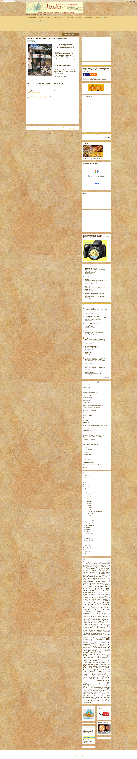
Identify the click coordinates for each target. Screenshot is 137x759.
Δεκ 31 (89, 494)
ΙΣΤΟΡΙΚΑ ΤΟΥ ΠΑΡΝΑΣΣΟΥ (92, 316)
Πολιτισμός (31, 20)
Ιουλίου (88, 527)
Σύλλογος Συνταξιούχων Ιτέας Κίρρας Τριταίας (96, 678)
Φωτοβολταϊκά (86, 692)
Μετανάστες (86, 640)
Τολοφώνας (91, 680)
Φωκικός (95, 690)
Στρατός (85, 674)
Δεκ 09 (89, 503)
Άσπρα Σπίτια (105, 563)
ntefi (86, 331)
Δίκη (92, 594)
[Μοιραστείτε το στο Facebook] (32, 41)
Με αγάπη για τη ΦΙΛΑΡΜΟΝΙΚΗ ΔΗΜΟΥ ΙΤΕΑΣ (95, 425)
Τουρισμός (98, 17)
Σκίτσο (101, 673)
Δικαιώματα (100, 597)
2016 (86, 486)
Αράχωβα (86, 578)
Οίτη (92, 649)
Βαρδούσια (95, 583)
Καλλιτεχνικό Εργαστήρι (96, 621)
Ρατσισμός (103, 669)
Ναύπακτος (86, 428)
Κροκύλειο (85, 420)
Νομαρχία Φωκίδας (87, 430)
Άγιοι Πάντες (105, 562)
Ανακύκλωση (91, 573)
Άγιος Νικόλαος (86, 563)
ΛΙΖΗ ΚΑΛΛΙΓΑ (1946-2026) (91, 347)
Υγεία (86, 687)
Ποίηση (85, 664)
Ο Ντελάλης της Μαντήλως (89, 439)
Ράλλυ (94, 669)
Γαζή (101, 584)
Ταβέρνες (106, 678)
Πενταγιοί (94, 659)
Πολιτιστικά (87, 666)
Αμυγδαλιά (85, 572)
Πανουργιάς (85, 654)
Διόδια (86, 599)
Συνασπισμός (100, 674)
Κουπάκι (85, 417)
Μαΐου (87, 531)
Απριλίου (88, 533)
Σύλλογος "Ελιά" (87, 454)
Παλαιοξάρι (105, 652)
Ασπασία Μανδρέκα (104, 578)
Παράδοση (104, 654)
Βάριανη (85, 583)
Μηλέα (94, 640)
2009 (86, 551)
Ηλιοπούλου (107, 611)
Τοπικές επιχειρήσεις (45, 17)
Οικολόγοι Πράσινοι (102, 649)
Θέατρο (87, 613)
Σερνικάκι (85, 673)
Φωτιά (104, 690)
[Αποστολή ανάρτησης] (50, 96)
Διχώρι (108, 597)
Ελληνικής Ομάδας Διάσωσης (92, 606)
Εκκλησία (99, 602)
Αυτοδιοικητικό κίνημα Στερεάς (96, 581)
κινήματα (107, 699)
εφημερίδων (99, 130)
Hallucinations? (87, 387)
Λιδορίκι (85, 633)
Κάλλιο (107, 616)
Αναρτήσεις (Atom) (56, 133)
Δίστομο (100, 594)
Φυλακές (103, 689)
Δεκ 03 (89, 515)
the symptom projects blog (92, 346)
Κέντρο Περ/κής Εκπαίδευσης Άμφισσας (93, 405)
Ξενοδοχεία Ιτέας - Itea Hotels (90, 433)
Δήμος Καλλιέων (100, 592)
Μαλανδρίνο (97, 636)
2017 (86, 484)
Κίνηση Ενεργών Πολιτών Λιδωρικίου (92, 618)
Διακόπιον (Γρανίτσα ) (88, 397)
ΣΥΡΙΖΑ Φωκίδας (90, 671)
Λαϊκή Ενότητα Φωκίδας (91, 268)
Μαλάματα (88, 636)
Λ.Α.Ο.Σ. (85, 631)
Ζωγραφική (98, 611)
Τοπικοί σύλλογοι (59, 17)
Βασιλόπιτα (103, 583)
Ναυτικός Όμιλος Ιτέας (103, 646)
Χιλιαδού (107, 692)
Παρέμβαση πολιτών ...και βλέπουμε (92, 444)
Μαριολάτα (104, 637)
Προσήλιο (93, 667)
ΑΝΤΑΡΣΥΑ (107, 565)
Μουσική (86, 644)
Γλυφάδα (88, 588)
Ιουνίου (88, 529)
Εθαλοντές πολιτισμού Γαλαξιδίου (94, 600)
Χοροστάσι (107, 693)
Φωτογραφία (88, 17)
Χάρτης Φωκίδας (41, 20)
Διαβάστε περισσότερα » (33, 92)
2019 (86, 482)
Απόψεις (104, 576)
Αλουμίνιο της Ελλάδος (90, 570)
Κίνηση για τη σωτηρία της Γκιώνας (91, 407)
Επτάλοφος (104, 606)
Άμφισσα (95, 563)
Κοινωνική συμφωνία (87, 629)
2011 (86, 547)
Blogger (84, 755)
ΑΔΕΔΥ (97, 565)
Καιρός (106, 17)
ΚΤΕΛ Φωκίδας (86, 422)
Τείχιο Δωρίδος (86, 459)
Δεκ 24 (89, 501)
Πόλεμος (104, 667)
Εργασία (93, 608)
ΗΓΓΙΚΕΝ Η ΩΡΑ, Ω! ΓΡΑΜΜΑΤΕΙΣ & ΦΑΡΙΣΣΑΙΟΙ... (48, 39)
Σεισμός (105, 671)
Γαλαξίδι (107, 584)
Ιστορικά (107, 615)
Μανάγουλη (85, 637)
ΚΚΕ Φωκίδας (97, 616)
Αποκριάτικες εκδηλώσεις (90, 576)
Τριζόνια (103, 685)
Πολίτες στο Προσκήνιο (98, 664)
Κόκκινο (106, 630)
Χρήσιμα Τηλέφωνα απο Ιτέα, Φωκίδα (92, 464)
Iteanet (93, 562)
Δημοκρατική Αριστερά (101, 596)
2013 (86, 543)
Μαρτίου (88, 536)
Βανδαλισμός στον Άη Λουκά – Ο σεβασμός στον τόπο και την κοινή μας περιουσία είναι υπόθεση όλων (96, 311)
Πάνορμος (96, 652)
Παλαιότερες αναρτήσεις (70, 128)
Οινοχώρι (99, 651)
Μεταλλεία (99, 639)
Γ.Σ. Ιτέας (94, 584)
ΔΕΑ (101, 588)
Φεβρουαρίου (89, 538)
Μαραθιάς (95, 637)
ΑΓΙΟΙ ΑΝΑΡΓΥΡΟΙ (87, 565)
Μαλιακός (106, 636)
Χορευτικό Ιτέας (98, 693)
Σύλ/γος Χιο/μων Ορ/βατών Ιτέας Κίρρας (96, 675)
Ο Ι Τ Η (86, 366)
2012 (86, 545)
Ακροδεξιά (103, 569)
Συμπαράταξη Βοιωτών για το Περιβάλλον (93, 452)
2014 (86, 491)
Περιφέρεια (102, 661)
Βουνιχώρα (85, 584)
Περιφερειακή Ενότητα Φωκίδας (94, 662)
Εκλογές (107, 602)
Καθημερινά (86, 619)
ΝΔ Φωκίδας (89, 646)
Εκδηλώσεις (89, 602)
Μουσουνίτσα (98, 644)
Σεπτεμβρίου (89, 525)
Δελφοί (107, 594)
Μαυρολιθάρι (86, 639)
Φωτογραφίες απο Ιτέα (88, 462)
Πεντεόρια (103, 659)
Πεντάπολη (85, 659)
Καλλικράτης (106, 619)
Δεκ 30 (89, 497)
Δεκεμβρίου (89, 492)
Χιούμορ (88, 693)
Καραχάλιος (104, 622)
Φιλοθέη (88, 689)
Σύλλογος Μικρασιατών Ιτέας (91, 677)
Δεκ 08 (89, 505)
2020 (86, 480)
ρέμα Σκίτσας (86, 702)
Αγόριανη (99, 566)
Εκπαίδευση (91, 604)
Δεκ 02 (89, 518)
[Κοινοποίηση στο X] (31, 41)
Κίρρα (105, 618)
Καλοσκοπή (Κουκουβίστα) (89, 410)
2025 (86, 475)
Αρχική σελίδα (32, 17)
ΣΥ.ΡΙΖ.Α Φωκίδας (87, 449)
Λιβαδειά (106, 631)
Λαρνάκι (91, 631)
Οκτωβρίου (89, 523)
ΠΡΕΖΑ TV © (88, 286)
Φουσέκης (94, 689)
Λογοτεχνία (102, 633)
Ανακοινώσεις (105, 572)
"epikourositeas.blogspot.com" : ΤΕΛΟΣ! (94, 373)
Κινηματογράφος (100, 626)
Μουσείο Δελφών (99, 642)
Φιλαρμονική (106, 687)
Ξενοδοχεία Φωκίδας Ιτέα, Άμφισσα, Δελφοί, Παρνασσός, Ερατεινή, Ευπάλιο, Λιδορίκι (93, 436)
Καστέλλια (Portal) (87, 415)
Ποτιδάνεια (85, 667)
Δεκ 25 (89, 499)
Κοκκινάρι (96, 629)
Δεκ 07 (89, 507)
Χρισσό (85, 467)
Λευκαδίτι (99, 631)
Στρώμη (92, 674)
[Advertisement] (55, 27)
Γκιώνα (107, 586)
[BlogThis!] (29, 41)
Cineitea (85, 562)
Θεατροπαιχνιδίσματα (101, 613)
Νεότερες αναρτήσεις (33, 128)
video (99, 562)
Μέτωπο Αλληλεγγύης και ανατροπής (92, 634)
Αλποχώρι (104, 570)
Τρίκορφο (98, 685)
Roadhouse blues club (88, 390)
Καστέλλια (94, 624)
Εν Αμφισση (88, 352)
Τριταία (108, 685)
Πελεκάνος (104, 657)
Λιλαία (94, 633)
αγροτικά (100, 695)
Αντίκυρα (103, 575)
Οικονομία (87, 651)
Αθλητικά (78, 17)
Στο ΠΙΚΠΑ (87, 353)
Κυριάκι (100, 630)
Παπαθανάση (94, 654)
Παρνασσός (86, 657)
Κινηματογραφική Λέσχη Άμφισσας (94, 627)
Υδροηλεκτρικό (97, 687)
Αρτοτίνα (95, 578)
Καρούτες (85, 624)
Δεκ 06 (89, 510)
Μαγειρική (107, 634)
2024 (86, 478)
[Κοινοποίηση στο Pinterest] (34, 41)
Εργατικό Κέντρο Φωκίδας (96, 610)
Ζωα (92, 611)
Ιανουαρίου (89, 540)
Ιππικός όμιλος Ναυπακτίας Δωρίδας (92, 615)
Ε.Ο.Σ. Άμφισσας (102, 599)
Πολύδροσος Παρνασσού (91, 308)
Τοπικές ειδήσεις (103, 681)
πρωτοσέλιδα (92, 130)
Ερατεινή (85, 608)
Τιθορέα (85, 680)
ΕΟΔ (84, 600)
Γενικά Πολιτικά (93, 587)
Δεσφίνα (89, 596)
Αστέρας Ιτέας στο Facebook (90, 392)
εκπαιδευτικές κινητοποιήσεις (39, 97)
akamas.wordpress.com (89, 385)
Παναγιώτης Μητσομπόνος (89, 442)
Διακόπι (85, 597)
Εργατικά (106, 608)
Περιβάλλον (87, 661)
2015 (86, 488)
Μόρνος (108, 644)
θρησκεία (99, 699)
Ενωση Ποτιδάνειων (88, 402)
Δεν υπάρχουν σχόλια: (42, 96)
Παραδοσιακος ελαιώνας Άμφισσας (94, 656)
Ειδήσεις (107, 601)
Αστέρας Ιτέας (87, 580)
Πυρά (98, 667)
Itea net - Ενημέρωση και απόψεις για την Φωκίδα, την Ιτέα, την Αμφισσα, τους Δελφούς (96, 278)
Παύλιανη (96, 657)
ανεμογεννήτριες (88, 697)
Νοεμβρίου (89, 520)
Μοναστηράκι (103, 640)
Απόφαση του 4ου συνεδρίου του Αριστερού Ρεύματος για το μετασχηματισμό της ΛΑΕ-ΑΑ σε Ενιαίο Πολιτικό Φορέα (96, 271)
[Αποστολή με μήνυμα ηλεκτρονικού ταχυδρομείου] (28, 41)
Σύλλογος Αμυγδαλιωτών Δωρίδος (91, 457)
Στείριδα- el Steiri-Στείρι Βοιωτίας (93, 323)
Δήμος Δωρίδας (87, 395)
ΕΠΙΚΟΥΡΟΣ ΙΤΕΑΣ (89, 372)
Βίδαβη (90, 583)
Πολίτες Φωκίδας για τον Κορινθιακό (92, 447)
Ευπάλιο (85, 611)
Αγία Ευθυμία (89, 567)
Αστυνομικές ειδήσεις (103, 580)
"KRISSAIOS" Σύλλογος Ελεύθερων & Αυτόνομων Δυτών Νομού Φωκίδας (95, 358)
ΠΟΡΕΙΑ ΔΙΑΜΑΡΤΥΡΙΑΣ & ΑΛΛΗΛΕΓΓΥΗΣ (95, 367)
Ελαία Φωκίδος (86, 400)
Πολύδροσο (102, 666)
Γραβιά (95, 589)
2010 (86, 549)
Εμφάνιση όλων (106, 377)
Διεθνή (91, 597)
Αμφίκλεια (94, 572)
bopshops (75, 755)
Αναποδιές (102, 573)
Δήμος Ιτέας (87, 592)
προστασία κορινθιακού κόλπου (96, 700)
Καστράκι (105, 624)
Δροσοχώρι (94, 599)
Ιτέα (87, 616)
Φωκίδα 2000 (86, 690)
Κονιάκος (104, 629)
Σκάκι (90, 673)
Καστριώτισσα (86, 626)
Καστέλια (85, 412)
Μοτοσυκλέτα (85, 642)
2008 (86, 553)
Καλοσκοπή (86, 622)
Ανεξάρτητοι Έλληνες (89, 575)
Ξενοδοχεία (70, 17)
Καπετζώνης (96, 622)
